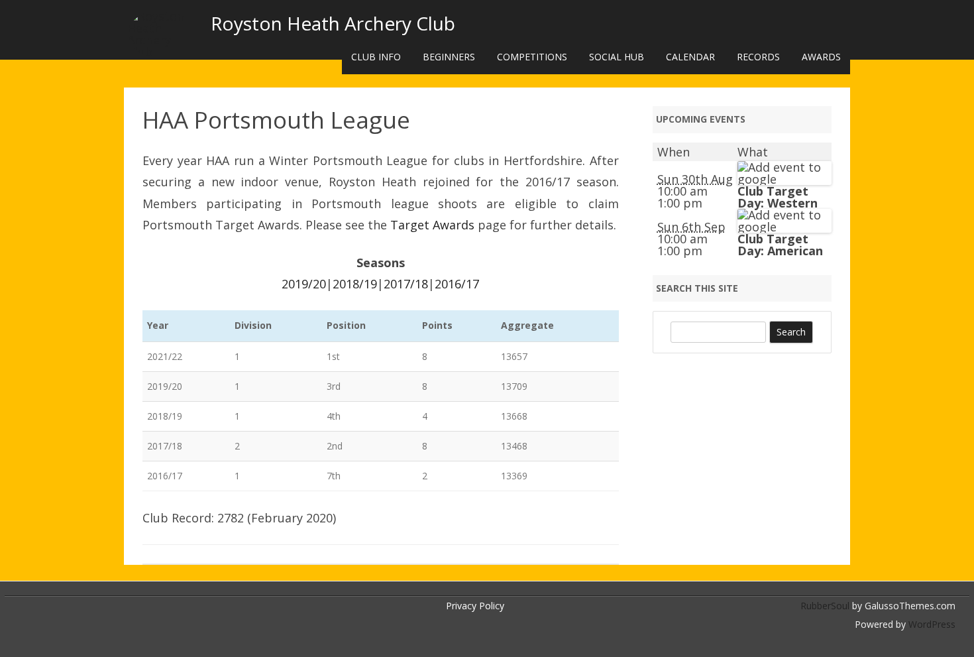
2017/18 (406, 284)
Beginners (449, 56)
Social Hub (616, 56)
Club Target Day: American (780, 245)
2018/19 (355, 284)
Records (758, 56)
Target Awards (432, 225)
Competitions (532, 56)
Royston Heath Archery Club (333, 23)
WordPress (930, 624)
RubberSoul (824, 605)
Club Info (376, 56)
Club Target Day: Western (777, 197)
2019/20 (304, 284)
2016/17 (457, 284)
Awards (821, 56)
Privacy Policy (475, 605)
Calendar (690, 56)
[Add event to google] (784, 179)
